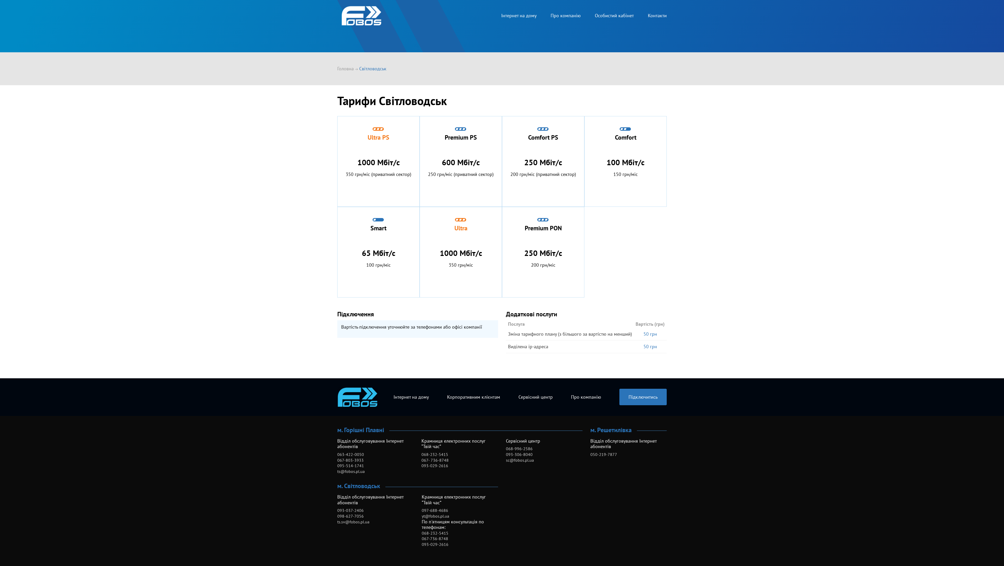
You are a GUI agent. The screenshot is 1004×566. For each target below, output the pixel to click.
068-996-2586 (519, 448)
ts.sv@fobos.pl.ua (353, 521)
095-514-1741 (350, 465)
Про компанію (566, 16)
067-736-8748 (435, 538)
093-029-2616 (434, 465)
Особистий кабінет (614, 16)
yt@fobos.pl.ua (435, 516)
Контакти (657, 16)
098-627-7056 (350, 516)
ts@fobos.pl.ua (351, 471)
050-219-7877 (603, 454)
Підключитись (643, 397)
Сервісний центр (535, 397)
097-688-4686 (435, 510)
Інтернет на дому (519, 16)
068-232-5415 (434, 454)
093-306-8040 (519, 454)
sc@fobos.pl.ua (520, 460)
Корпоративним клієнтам (473, 397)
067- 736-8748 (435, 460)
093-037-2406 (350, 510)
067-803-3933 (350, 460)
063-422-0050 (350, 454)
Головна (345, 69)
